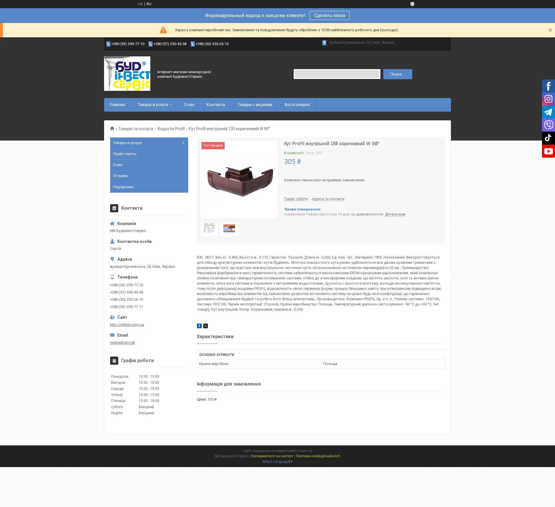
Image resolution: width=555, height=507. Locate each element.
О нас (189, 104)
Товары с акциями (254, 104)
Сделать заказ (329, 15)
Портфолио (123, 187)
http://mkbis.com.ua (127, 324)
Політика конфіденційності (318, 456)
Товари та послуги (135, 128)
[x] (205, 327)
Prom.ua (305, 451)
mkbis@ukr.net (122, 342)
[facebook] (199, 327)
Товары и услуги (152, 104)
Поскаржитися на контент (272, 456)
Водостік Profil (171, 128)
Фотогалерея (297, 104)
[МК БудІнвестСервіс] (127, 73)
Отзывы (120, 176)
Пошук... (397, 74)
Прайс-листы (124, 154)
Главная (117, 104)
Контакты (216, 104)
